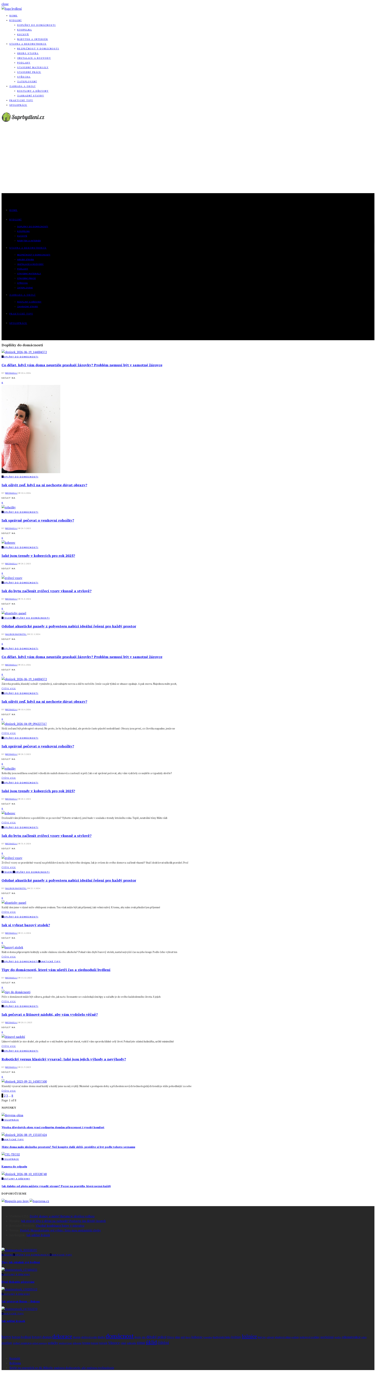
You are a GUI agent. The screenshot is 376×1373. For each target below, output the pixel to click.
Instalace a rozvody (34, 57)
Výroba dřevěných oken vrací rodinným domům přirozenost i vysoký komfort (53, 1127)
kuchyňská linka (221, 1337)
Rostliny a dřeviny (33, 90)
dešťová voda (89, 1337)
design (76, 1337)
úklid (151, 1342)
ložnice (249, 1336)
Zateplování (27, 81)
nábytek (270, 1337)
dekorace (62, 1336)
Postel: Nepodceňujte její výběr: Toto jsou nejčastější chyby (60, 1230)
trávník (103, 1343)
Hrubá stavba (28, 53)
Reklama (15, 1363)
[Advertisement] (188, 163)
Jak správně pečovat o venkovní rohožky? (38, 520)
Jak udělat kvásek (38, 1235)
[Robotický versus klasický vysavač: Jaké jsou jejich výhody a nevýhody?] (24, 1081)
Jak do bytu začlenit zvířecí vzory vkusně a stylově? (46, 590)
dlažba (101, 1337)
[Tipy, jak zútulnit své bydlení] (19, 1250)
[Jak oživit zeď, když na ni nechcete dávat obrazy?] (31, 472)
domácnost (120, 1336)
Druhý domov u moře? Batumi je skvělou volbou (62, 1216)
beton (16, 1337)
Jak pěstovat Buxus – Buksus (21, 1301)
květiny (236, 1337)
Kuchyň (23, 34)
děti (144, 1337)
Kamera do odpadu (14, 1166)
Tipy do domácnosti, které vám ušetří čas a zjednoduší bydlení (56, 969)
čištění (163, 1342)
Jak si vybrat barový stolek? (26, 925)
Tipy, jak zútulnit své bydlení (21, 1262)
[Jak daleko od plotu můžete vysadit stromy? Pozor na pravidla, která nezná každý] (24, 1174)
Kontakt (14, 1358)
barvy (6, 1336)
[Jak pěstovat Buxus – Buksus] (19, 1289)
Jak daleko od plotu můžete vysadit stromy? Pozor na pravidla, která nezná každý (56, 1186)
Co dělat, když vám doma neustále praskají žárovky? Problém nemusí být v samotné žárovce (82, 365)
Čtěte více (9, 688)
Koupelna (24, 29)
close (5, 4)
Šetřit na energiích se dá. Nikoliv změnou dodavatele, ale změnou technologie (61, 1368)
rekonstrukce (351, 1337)
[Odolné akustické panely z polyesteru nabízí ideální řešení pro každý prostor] (14, 613)
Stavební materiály (33, 67)
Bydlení (15, 20)
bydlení (26, 1337)
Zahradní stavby (30, 95)
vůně (123, 1343)
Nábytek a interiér (32, 39)
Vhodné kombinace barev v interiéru (60, 1226)
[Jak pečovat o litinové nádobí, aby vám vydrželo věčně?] (13, 1037)
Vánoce (114, 1342)
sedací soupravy (39, 1343)
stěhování (77, 1343)
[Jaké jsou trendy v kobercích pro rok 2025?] (8, 543)
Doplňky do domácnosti (36, 25)
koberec (197, 1337)
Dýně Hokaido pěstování (18, 1282)
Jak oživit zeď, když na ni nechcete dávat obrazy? (44, 485)
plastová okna (283, 1337)
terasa (86, 1343)
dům (177, 1337)
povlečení (327, 1337)
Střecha (24, 76)
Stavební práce (29, 72)
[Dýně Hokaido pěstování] (19, 1270)
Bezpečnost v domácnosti (38, 48)
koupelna (207, 1337)
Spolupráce (18, 105)
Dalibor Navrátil (16, 634)
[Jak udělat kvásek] (19, 1309)
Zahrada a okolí (22, 86)
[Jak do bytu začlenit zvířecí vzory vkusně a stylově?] (12, 578)
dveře (138, 1337)
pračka (337, 1337)
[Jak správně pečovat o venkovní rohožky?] (9, 507)
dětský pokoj (156, 1337)
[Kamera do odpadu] (11, 1154)
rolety (364, 1337)
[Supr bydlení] (12, 9)
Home (13, 15)
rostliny (7, 1343)
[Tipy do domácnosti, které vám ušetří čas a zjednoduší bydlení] (16, 992)
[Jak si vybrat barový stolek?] (12, 947)
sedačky (53, 1343)
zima (141, 1342)
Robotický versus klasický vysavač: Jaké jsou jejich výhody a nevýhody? (64, 1059)
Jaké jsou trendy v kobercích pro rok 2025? (38, 555)
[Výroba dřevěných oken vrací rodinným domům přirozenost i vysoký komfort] (12, 1115)
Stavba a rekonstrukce (28, 43)
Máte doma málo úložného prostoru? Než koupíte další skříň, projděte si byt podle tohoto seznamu (68, 1147)
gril (183, 1337)
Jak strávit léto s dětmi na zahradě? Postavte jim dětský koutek (63, 1221)
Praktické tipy (21, 100)
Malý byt (262, 1337)
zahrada (131, 1343)
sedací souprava (22, 1343)
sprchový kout (65, 1343)
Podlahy (23, 62)
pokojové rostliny (310, 1337)
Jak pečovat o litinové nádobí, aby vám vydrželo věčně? (50, 1014)
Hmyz (188, 1337)
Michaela (11, 373)
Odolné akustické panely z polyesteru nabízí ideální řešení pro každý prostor (69, 626)
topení (95, 1343)
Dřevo (170, 1337)
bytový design (42, 1337)
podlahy (295, 1337)
